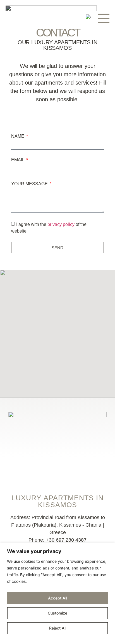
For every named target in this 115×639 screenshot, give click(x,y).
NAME (18, 136)
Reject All (57, 628)
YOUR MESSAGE (30, 184)
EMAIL (18, 160)
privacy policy (61, 224)
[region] (57, 591)
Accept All (57, 598)
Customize (57, 613)
